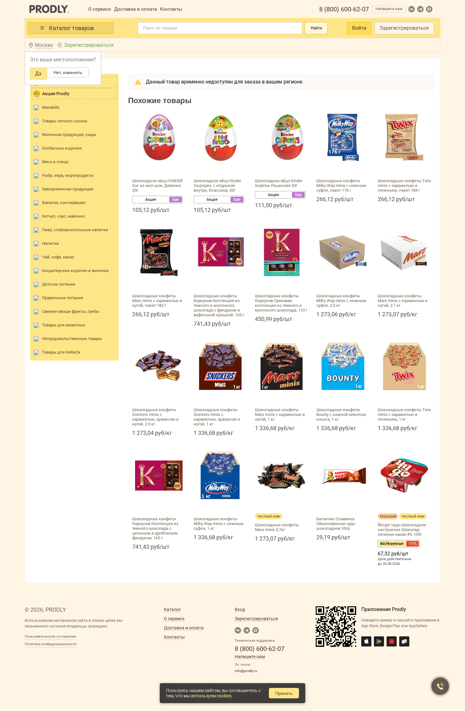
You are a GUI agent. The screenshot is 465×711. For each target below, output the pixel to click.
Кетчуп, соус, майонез (63, 216)
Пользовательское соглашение (50, 636)
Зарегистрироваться (404, 28)
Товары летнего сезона (64, 121)
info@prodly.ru (246, 671)
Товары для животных (63, 325)
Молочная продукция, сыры (69, 134)
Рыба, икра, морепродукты (68, 175)
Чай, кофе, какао (58, 257)
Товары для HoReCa (61, 352)
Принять (284, 693)
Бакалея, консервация (63, 202)
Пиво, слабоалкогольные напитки (75, 229)
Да (38, 73)
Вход (240, 609)
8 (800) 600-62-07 (344, 9)
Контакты (171, 9)
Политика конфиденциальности (50, 644)
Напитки (50, 243)
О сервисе (99, 9)
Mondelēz (50, 107)
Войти (359, 28)
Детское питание (58, 284)
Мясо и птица (55, 161)
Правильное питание (62, 297)
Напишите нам (388, 9)
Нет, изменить (67, 72)
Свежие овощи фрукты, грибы (70, 311)
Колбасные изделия (62, 148)
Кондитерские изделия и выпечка (75, 270)
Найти (316, 28)
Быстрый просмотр (159, 168)
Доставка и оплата (135, 9)
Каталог (172, 609)
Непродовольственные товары (72, 338)
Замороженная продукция (67, 189)
